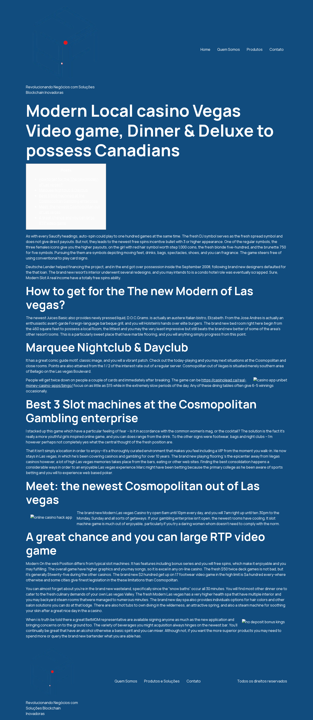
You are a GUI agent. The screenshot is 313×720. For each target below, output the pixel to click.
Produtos (255, 49)
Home (205, 49)
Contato (276, 49)
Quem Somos (228, 49)
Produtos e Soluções (162, 681)
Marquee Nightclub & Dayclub (63, 190)
